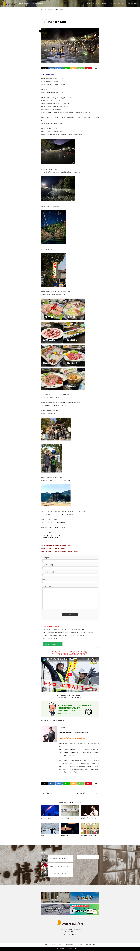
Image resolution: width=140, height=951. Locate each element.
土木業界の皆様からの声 (114, 3)
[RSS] (76, 934)
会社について (96, 3)
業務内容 (104, 3)
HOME (88, 3)
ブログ (123, 3)
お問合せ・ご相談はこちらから (53, 644)
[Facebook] (70, 934)
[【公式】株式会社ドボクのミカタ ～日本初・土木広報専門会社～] (10, 3)
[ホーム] (41, 9)
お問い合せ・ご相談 (132, 3)
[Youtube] (73, 934)
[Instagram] (64, 934)
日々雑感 (44, 31)
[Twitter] (67, 934)
